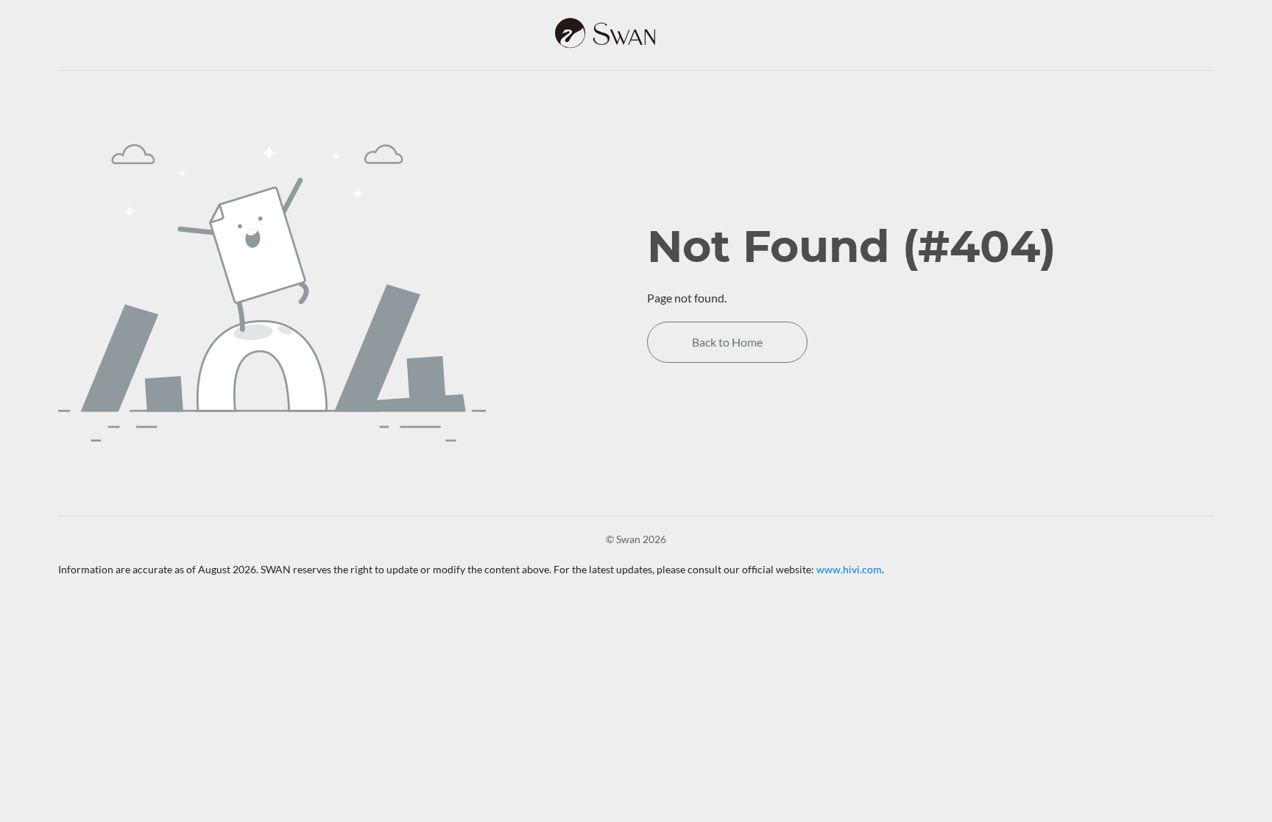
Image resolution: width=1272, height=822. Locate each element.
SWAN (636, 33)
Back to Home (727, 342)
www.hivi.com (849, 569)
